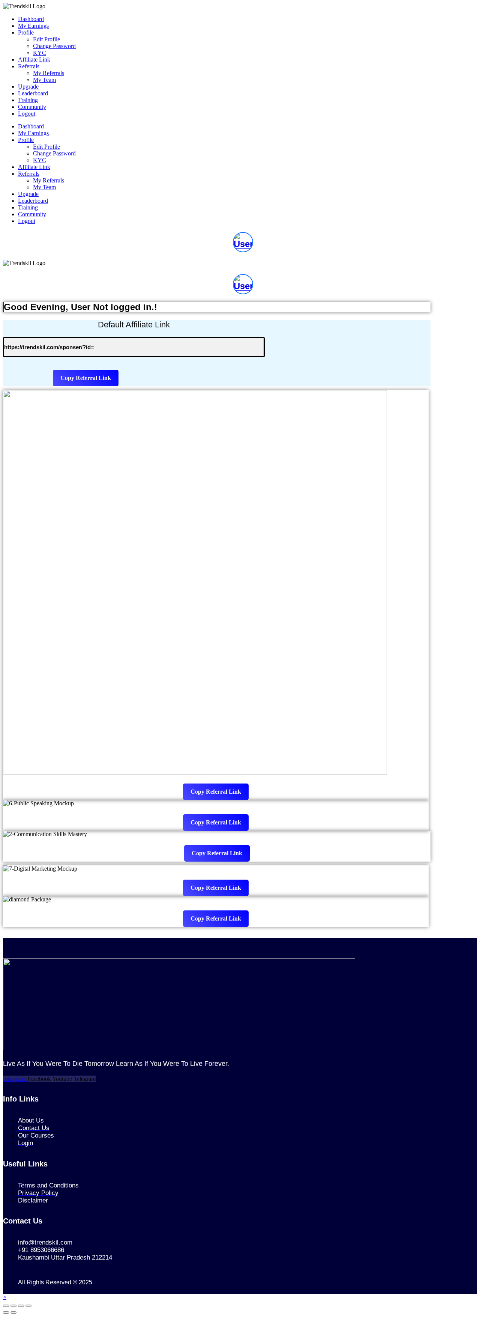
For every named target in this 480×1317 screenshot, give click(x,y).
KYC (39, 53)
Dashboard (31, 19)
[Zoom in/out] (6, 1306)
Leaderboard (33, 93)
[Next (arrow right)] (13, 1312)
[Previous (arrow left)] (6, 1312)
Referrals (28, 66)
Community (32, 107)
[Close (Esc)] (29, 1306)
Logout (26, 113)
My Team (44, 80)
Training (28, 100)
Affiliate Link (34, 59)
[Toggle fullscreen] (13, 1306)
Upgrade (28, 86)
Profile (26, 32)
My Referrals (48, 73)
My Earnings (33, 26)
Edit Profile (46, 39)
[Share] (21, 1306)
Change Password (54, 46)
